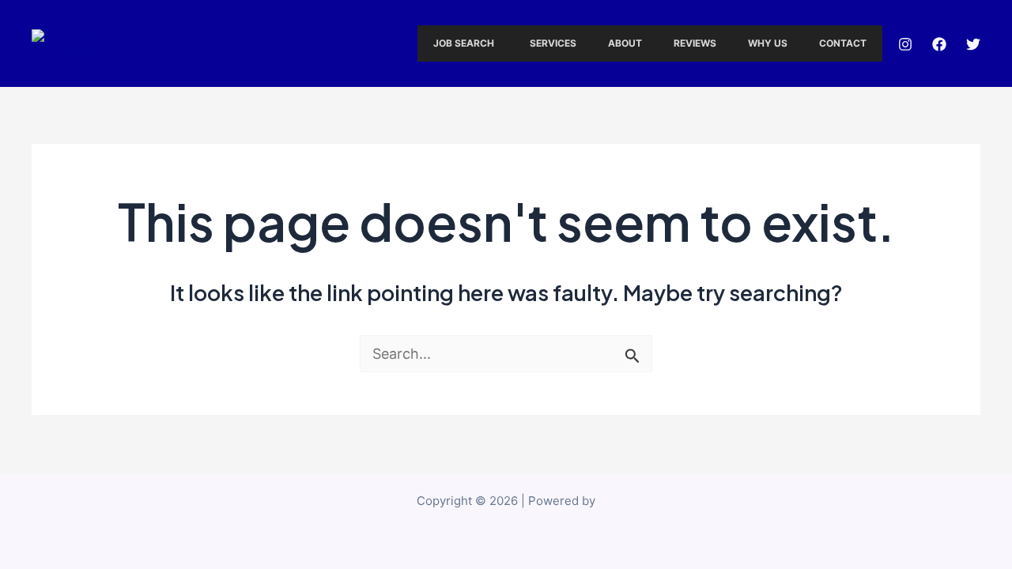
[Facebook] (939, 44)
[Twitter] (973, 44)
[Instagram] (905, 44)
